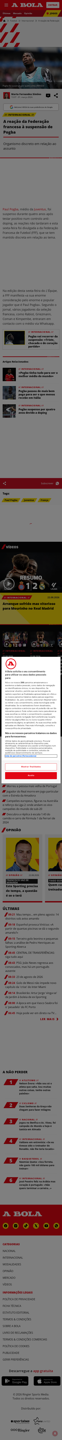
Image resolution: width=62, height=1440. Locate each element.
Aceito (31, 775)
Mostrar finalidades (31, 767)
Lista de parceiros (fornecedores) (20, 756)
